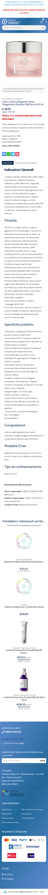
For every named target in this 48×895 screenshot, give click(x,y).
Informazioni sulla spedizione (26, 163)
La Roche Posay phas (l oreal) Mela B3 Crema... (24, 651)
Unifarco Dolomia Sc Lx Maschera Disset (24, 607)
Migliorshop (24, 892)
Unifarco (24, 605)
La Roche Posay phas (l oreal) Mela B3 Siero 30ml (24, 698)
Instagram (9, 879)
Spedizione (7, 809)
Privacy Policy (8, 818)
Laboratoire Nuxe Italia (24, 559)
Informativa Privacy (10, 822)
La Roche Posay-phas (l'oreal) (24, 648)
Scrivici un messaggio (14, 743)
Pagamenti (6, 814)
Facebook (8, 874)
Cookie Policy (28, 818)
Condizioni (27, 814)
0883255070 (12, 731)
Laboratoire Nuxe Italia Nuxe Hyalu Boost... (24, 561)
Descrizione (7, 163)
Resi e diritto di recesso (32, 809)
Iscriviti (42, 761)
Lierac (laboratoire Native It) (12, 99)
